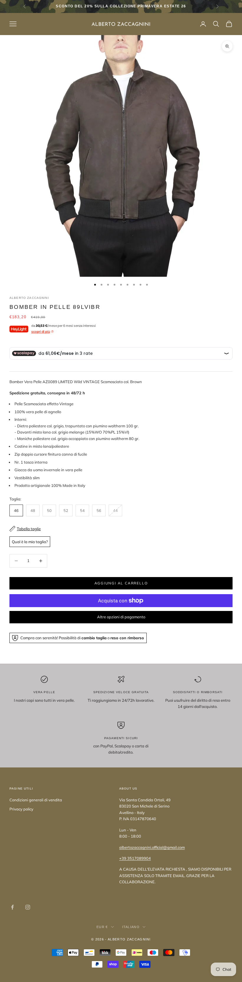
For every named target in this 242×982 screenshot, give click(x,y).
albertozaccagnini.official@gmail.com (152, 847)
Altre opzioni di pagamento (121, 616)
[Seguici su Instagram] (28, 907)
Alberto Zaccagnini (29, 297)
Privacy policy (21, 809)
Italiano (131, 927)
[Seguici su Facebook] (12, 907)
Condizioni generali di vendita (35, 800)
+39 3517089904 (135, 858)
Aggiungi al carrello (121, 583)
